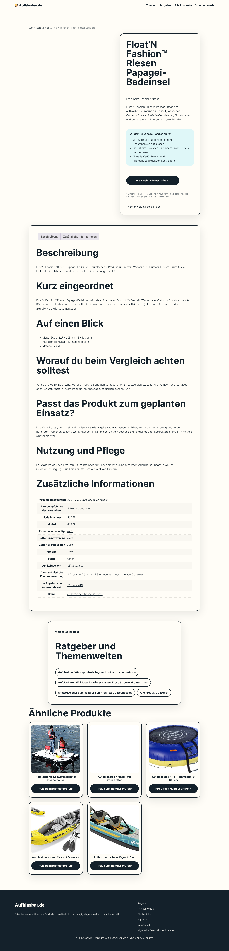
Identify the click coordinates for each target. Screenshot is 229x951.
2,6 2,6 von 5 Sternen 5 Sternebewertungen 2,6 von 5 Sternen (105, 574)
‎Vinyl (70, 551)
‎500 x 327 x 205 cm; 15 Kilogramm (88, 499)
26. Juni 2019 (75, 585)
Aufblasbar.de (30, 5)
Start (31, 27)
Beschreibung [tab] (50, 236)
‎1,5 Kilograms (75, 565)
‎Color (70, 558)
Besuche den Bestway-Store (85, 594)
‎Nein (70, 531)
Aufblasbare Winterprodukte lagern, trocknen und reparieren (97, 672)
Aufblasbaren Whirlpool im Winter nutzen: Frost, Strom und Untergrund (103, 682)
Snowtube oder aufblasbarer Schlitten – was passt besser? (95, 692)
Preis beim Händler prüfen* (142, 99)
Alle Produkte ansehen (154, 692)
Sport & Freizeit (42, 27)
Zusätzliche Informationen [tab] (80, 236)
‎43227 (71, 517)
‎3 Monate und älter (79, 508)
